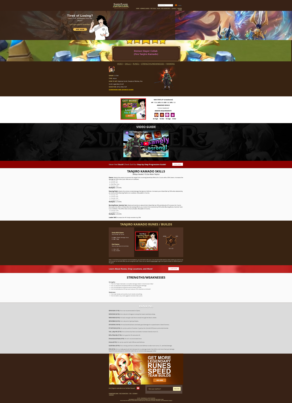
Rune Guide (154, 261)
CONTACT (173, 8)
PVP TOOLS (153, 8)
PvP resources (148, 351)
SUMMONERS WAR (113, 393)
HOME (137, 8)
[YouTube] (138, 388)
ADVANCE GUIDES (144, 8)
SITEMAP (135, 393)
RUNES (136, 63)
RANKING (170, 63)
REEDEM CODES (180, 9)
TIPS (130, 393)
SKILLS (128, 63)
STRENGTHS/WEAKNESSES (152, 63)
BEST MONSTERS (165, 8)
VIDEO (120, 63)
